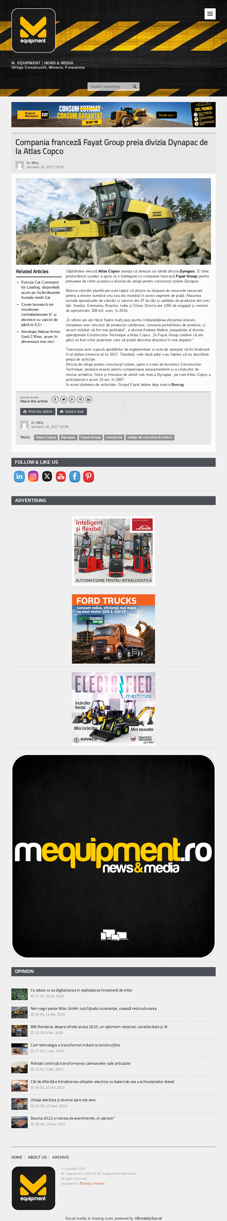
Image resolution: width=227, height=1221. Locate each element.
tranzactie (114, 437)
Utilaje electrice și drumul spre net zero (63, 1100)
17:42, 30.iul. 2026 (47, 996)
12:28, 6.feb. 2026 (47, 1033)
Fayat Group (186, 276)
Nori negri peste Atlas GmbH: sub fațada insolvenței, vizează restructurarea (94, 1008)
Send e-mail (72, 412)
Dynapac (187, 271)
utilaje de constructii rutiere (150, 437)
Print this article (37, 412)
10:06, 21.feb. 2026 (48, 1014)
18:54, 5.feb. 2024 (47, 1069)
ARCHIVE (60, 1157)
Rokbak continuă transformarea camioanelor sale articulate (80, 1063)
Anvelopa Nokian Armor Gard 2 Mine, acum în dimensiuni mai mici (40, 337)
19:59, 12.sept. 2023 (49, 1106)
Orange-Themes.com (92, 1183)
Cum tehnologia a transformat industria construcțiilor (75, 1045)
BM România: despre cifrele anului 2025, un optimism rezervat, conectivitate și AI (99, 1026)
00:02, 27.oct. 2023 (48, 1088)
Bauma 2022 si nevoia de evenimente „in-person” (73, 1118)
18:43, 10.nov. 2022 (48, 1124)
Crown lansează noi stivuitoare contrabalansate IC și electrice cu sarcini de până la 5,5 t (39, 314)
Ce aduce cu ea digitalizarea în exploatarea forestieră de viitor (81, 990)
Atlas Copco (109, 271)
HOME (16, 1157)
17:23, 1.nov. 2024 (47, 1051)
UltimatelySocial (148, 1218)
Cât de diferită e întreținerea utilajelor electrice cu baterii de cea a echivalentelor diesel (102, 1081)
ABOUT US (37, 1157)
